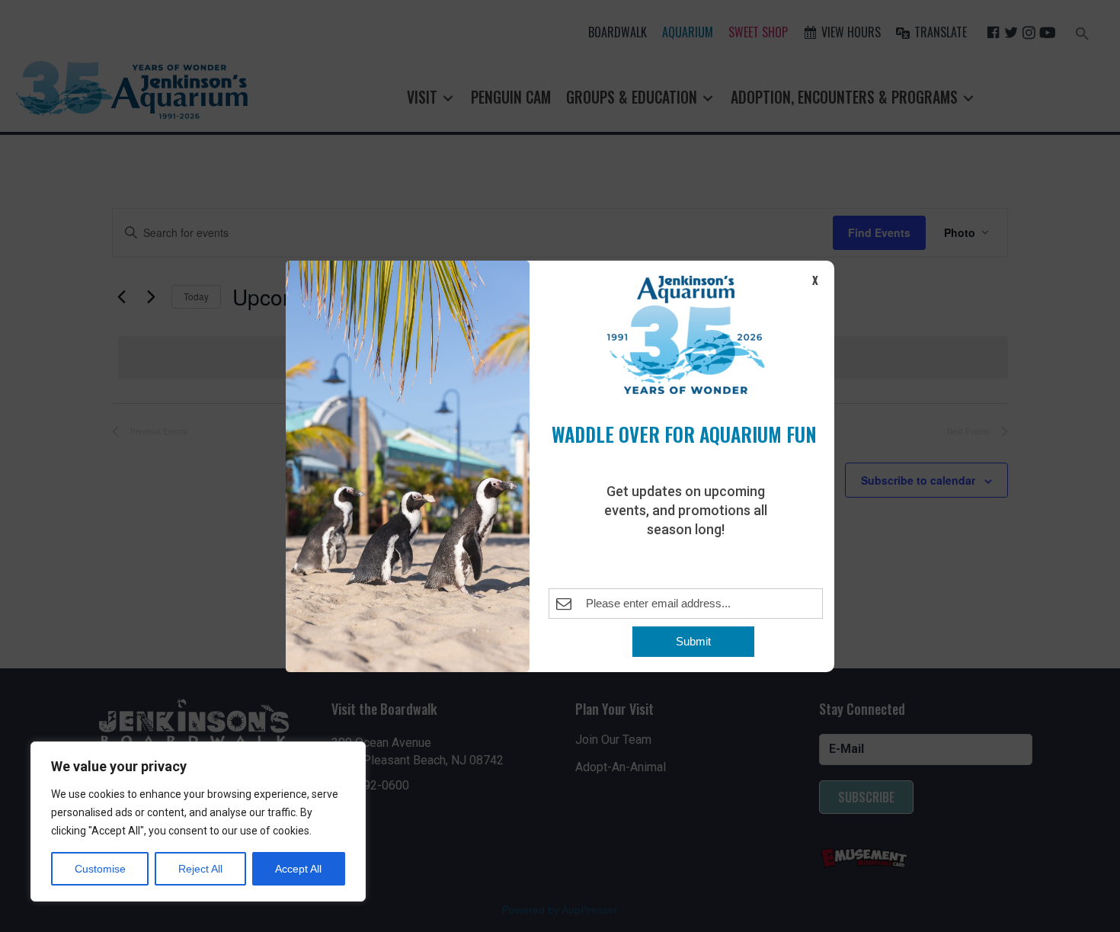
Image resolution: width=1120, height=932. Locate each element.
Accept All (298, 869)
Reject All (200, 869)
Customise (100, 869)
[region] (198, 821)
